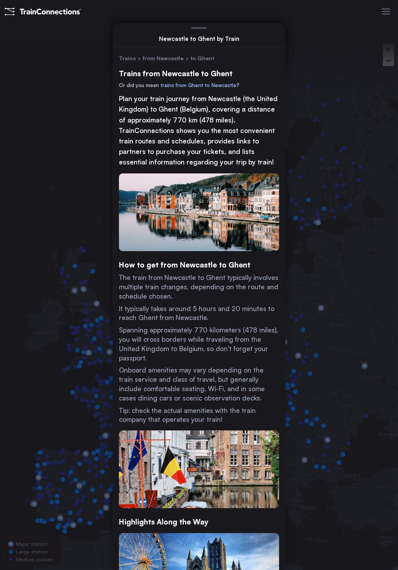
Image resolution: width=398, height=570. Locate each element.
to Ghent (202, 58)
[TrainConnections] (43, 12)
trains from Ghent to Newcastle (198, 85)
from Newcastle (163, 58)
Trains (127, 58)
